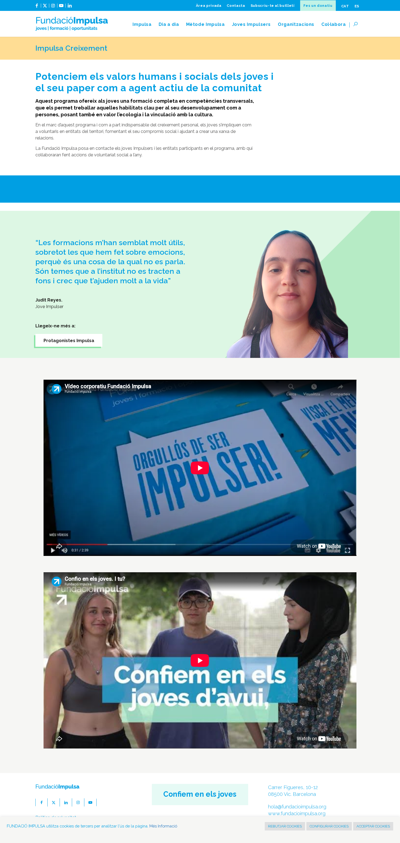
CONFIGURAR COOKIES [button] (329, 826)
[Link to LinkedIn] (70, 8)
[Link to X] (45, 8)
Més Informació (163, 826)
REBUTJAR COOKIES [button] (285, 826)
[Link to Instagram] (53, 8)
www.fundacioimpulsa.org (296, 813)
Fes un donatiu (318, 6)
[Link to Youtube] (61, 8)
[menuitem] (208, 5)
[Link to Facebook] (37, 8)
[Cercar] (357, 24)
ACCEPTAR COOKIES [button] (373, 826)
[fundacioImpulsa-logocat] (71, 24)
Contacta (236, 6)
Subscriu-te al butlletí (273, 6)
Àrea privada (208, 6)
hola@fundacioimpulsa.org (297, 806)
